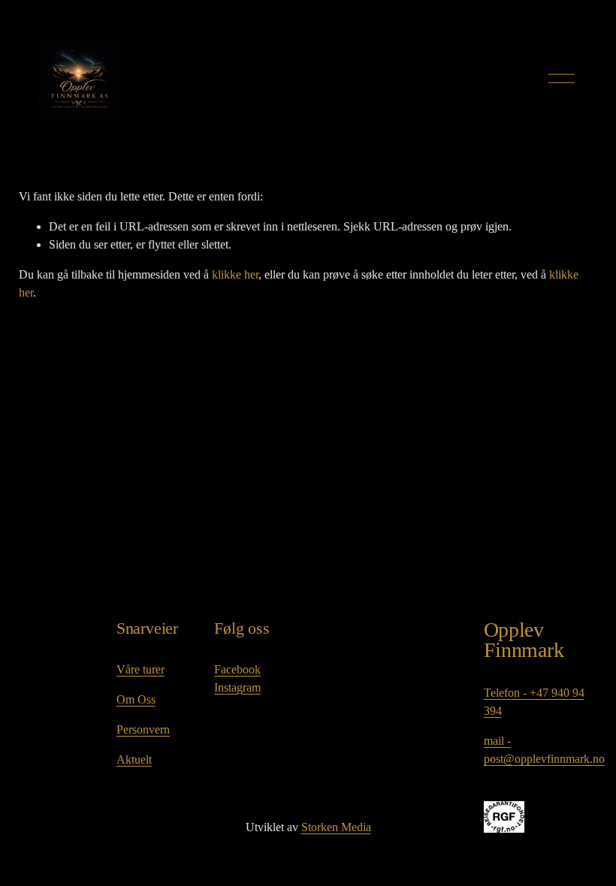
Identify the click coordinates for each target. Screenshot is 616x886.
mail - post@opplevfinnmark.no (544, 749)
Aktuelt (134, 759)
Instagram (237, 687)
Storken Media (336, 827)
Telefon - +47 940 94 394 (534, 701)
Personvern (143, 729)
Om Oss (136, 699)
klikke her (235, 274)
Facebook (237, 669)
